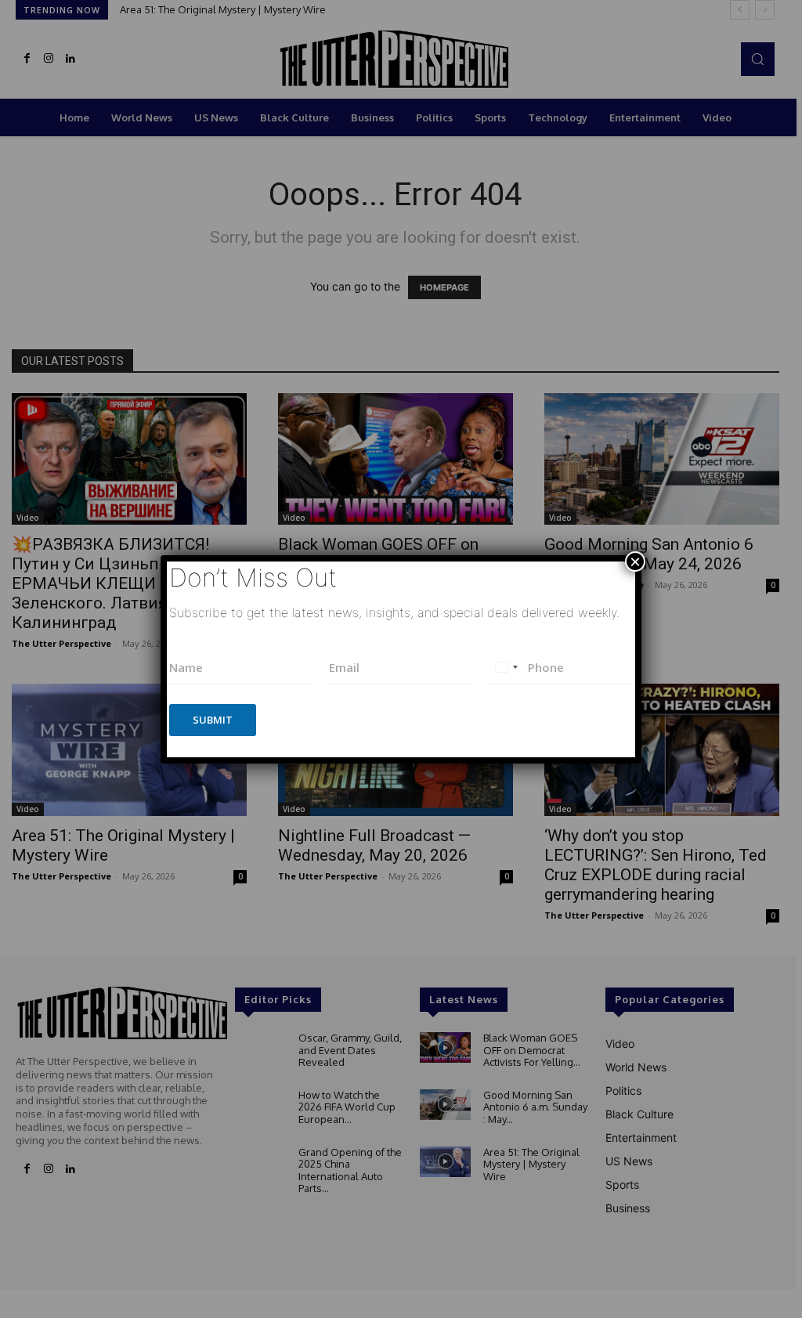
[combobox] (506, 667)
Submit (213, 720)
